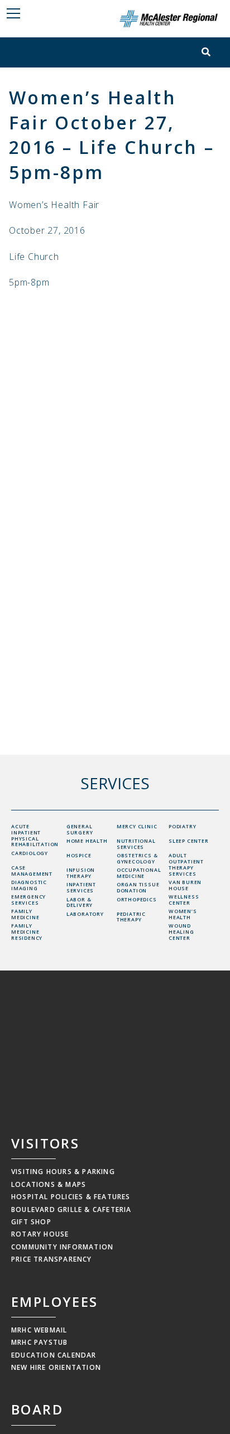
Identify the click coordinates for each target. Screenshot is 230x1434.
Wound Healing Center (181, 931)
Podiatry (182, 826)
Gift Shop (31, 1222)
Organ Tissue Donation (138, 887)
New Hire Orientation (56, 1367)
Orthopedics (137, 899)
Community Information (62, 1247)
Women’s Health (183, 914)
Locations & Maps (48, 1184)
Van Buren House (185, 885)
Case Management (31, 870)
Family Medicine (25, 914)
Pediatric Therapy (131, 917)
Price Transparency (51, 1259)
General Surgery (79, 829)
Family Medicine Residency (26, 931)
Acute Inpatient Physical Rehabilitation (35, 835)
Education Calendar (54, 1355)
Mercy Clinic (137, 826)
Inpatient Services (81, 887)
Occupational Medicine (139, 873)
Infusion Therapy (80, 873)
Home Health (87, 840)
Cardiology (29, 853)
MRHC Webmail (39, 1330)
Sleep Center (189, 840)
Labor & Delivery (79, 902)
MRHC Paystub (39, 1342)
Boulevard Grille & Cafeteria (71, 1209)
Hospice (79, 855)
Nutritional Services (136, 844)
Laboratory (85, 914)
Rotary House (40, 1234)
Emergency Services (28, 899)
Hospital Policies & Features (71, 1196)
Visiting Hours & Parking (63, 1171)
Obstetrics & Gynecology (137, 858)
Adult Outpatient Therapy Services (186, 864)
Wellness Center (184, 899)
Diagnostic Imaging (29, 885)
